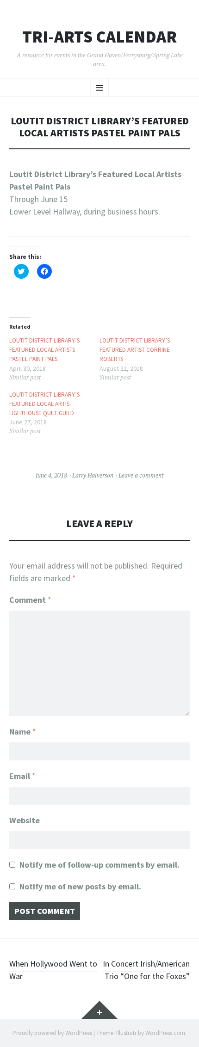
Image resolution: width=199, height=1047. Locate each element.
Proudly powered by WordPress (52, 1033)
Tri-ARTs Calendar (99, 37)
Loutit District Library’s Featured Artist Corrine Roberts (135, 349)
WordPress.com (165, 1033)
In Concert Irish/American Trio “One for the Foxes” (146, 969)
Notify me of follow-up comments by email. (99, 864)
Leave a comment (140, 475)
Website (24, 820)
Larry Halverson (92, 475)
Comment (30, 599)
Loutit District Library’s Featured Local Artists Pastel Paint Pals (44, 349)
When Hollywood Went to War (53, 969)
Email (22, 776)
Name (22, 731)
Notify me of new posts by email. (80, 886)
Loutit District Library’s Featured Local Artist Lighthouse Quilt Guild (44, 403)
